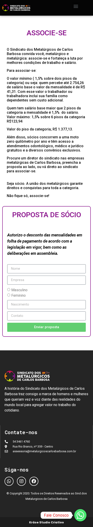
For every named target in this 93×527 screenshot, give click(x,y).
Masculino (19, 290)
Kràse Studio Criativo (46, 522)
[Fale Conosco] (80, 515)
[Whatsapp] (9, 481)
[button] (76, 6)
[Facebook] (33, 481)
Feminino (18, 295)
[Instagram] (21, 481)
